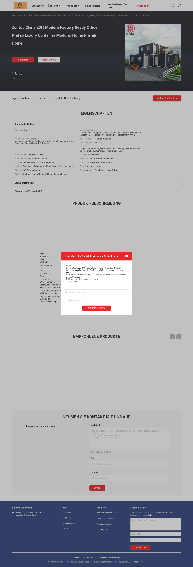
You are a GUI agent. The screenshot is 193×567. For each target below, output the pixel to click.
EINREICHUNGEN (96, 308)
